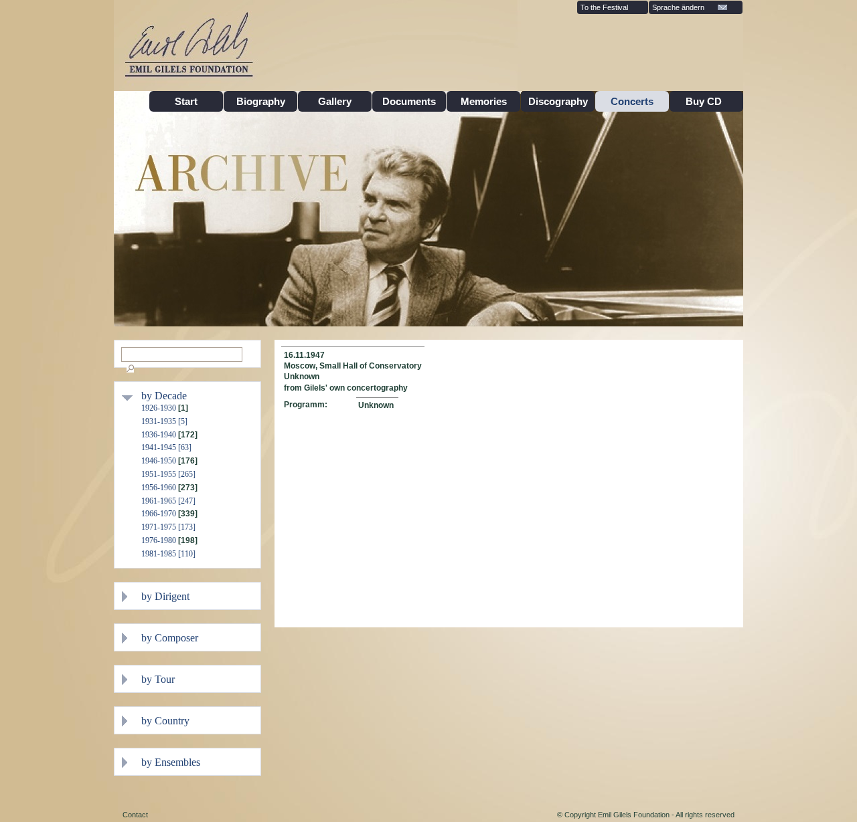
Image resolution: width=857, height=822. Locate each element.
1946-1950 (158, 461)
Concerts (632, 101)
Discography (558, 101)
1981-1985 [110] (168, 553)
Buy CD (706, 101)
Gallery (335, 101)
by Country (165, 720)
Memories (484, 101)
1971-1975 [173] (168, 527)
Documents (409, 101)
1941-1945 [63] (166, 447)
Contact (135, 815)
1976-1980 (158, 540)
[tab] (197, 395)
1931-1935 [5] (164, 421)
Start (186, 101)
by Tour (158, 679)
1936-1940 (158, 434)
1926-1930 (158, 408)
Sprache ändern (678, 7)
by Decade (164, 395)
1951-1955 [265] (168, 474)
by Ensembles (170, 762)
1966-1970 (158, 513)
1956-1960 (158, 487)
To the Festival (604, 7)
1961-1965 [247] (168, 501)
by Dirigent (165, 596)
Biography (260, 101)
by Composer (169, 637)
